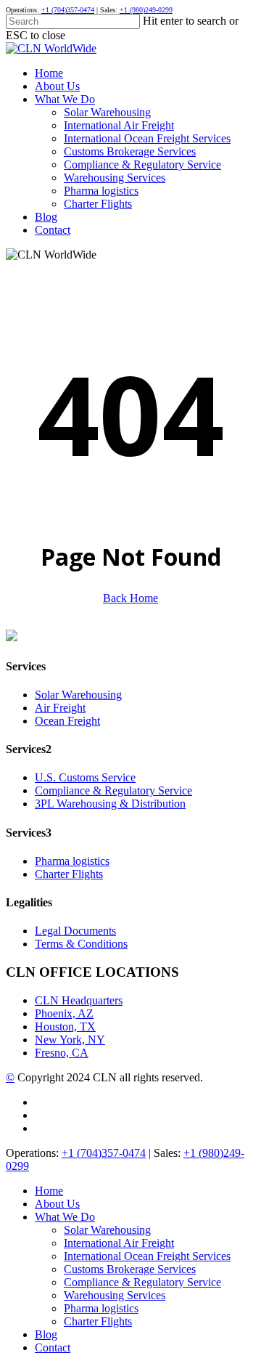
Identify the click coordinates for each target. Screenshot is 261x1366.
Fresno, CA (61, 1052)
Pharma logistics (72, 861)
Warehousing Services (114, 1295)
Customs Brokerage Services (130, 1269)
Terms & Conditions (81, 944)
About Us (57, 1204)
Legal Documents (75, 930)
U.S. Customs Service (85, 777)
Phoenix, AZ (64, 1013)
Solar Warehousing (78, 694)
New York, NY (70, 1039)
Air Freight (60, 708)
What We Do (65, 1217)
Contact (52, 1347)
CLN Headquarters (79, 1000)
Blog (46, 1334)
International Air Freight (119, 1243)
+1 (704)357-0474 (67, 10)
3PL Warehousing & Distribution (110, 803)
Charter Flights (69, 874)
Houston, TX (65, 1026)
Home (49, 1190)
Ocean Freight (67, 721)
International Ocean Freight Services (147, 1256)
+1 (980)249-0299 (146, 10)
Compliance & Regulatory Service (113, 790)
